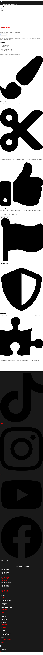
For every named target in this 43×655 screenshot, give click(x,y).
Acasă (1, 27)
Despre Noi (2, 563)
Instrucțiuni (4, 619)
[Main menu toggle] (4, 6)
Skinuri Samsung (6, 570)
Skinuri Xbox (5, 583)
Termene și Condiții (6, 633)
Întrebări (4, 621)
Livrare (3, 604)
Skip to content (2, 0)
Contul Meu (4, 603)
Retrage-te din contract (7, 607)
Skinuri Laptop (5, 586)
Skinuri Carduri (5, 585)
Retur (3, 606)
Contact (4, 622)
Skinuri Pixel (5, 573)
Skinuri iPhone (5, 569)
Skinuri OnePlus (5, 572)
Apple (10, 27)
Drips (3, 595)
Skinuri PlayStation (6, 582)
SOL (3, 637)
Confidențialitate (5, 634)
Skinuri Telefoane (6, 27)
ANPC (3, 636)
